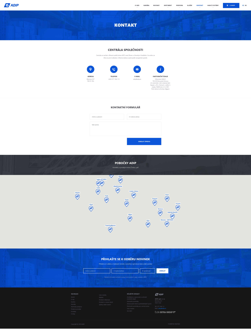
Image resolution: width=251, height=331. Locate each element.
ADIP (11, 5)
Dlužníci (101, 297)
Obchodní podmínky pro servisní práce (138, 306)
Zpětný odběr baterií (105, 304)
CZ (243, 5)
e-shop (232, 5)
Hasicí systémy (213, 5)
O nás (137, 5)
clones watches (34, 330)
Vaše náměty (102, 295)
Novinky (156, 5)
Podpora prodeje (76, 309)
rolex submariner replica (48, 330)
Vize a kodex (130, 308)
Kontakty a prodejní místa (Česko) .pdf (125, 167)
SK (246, 5)
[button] (167, 224)
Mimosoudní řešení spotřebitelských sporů (139, 304)
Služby (189, 5)
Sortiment (168, 5)
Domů (73, 297)
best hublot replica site (21, 330)
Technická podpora (76, 306)
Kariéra (146, 5)
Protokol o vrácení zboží (106, 302)
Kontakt (200, 5)
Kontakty (73, 311)
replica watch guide (6, 330)
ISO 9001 (129, 311)
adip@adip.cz (162, 308)
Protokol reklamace (104, 300)
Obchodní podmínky (133, 301)
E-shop (73, 314)
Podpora (179, 5)
